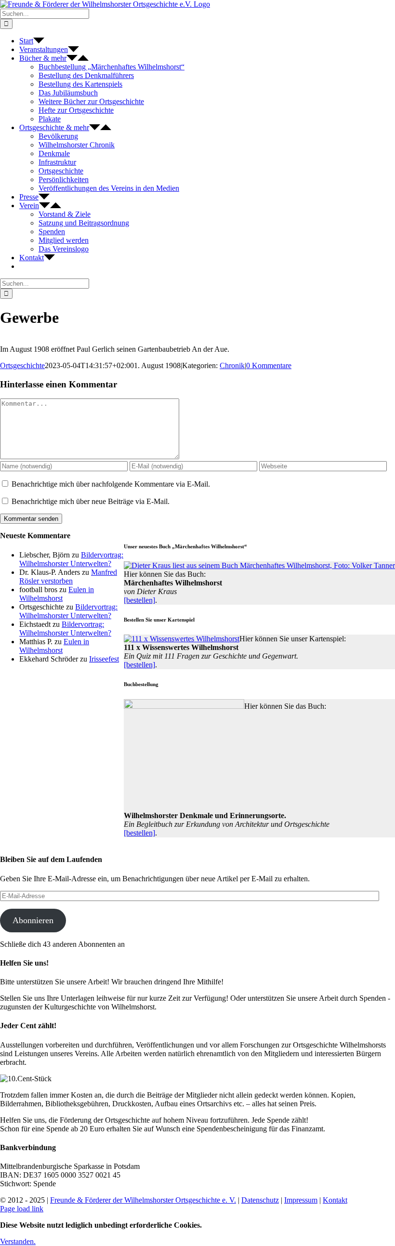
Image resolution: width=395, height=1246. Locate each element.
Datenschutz (260, 1200)
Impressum (300, 1200)
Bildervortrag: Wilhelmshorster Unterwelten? (71, 559)
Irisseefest (104, 659)
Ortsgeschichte (22, 365)
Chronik (232, 365)
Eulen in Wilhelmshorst (56, 593)
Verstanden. (18, 1241)
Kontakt (335, 1200)
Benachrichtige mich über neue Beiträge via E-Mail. (91, 501)
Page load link (21, 1209)
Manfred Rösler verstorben (68, 576)
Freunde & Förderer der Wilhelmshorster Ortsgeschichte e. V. (143, 1200)
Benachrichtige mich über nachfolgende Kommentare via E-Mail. (111, 484)
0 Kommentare (268, 365)
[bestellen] (139, 600)
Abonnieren (33, 920)
